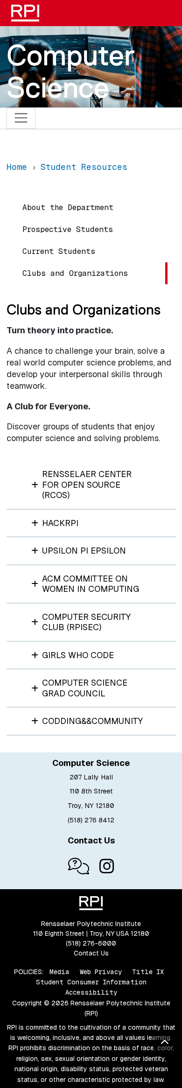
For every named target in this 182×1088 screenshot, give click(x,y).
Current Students (58, 251)
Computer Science (71, 71)
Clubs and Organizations (75, 273)
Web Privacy (101, 972)
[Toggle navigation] (21, 118)
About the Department (67, 207)
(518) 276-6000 (91, 943)
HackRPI (60, 523)
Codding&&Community (92, 721)
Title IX (148, 972)
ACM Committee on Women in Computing (90, 584)
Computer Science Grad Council (84, 688)
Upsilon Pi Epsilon (84, 550)
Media (59, 972)
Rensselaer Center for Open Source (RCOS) (87, 484)
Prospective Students (67, 229)
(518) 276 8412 (91, 820)
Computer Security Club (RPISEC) (86, 622)
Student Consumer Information (91, 982)
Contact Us (91, 953)
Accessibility (91, 992)
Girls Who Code (78, 655)
